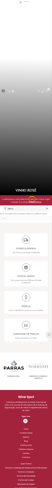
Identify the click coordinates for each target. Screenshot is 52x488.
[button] (26, 208)
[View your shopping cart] (46, 91)
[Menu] (3, 91)
